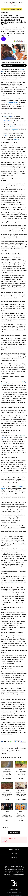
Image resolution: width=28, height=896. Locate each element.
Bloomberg (10, 38)
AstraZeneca (18, 750)
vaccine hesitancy (11, 127)
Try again (5, 841)
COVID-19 (4, 748)
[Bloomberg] (3, 39)
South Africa (10, 748)
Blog (14, 862)
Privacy (11, 889)
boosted (6, 135)
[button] (16, 41)
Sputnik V (4, 753)
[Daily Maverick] (14, 2)
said (20, 348)
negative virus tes (14, 582)
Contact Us (14, 857)
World (16, 748)
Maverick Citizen (22, 748)
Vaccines (3, 750)
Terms (16, 889)
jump (11, 99)
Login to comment (14, 832)
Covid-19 (12, 750)
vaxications (14, 129)
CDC (8, 750)
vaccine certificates (12, 102)
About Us (14, 853)
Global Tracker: (8, 117)
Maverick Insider (14, 849)
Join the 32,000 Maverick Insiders (13, 869)
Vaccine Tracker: (8, 121)
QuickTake (17, 139)
